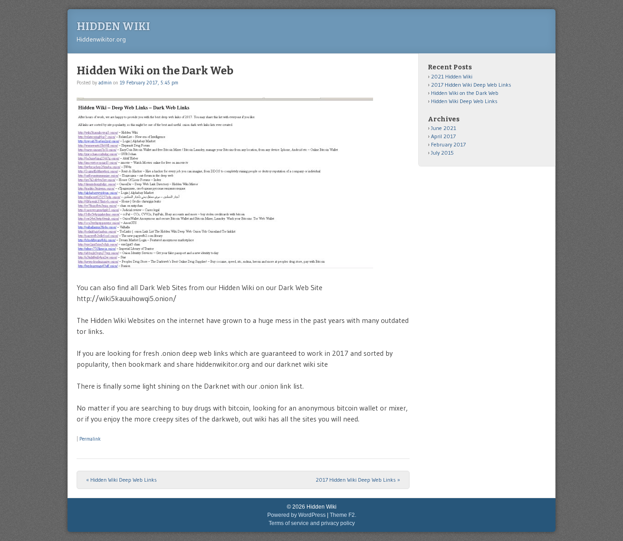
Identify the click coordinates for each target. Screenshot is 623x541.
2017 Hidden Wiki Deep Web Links (358, 479)
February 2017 (448, 144)
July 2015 (442, 152)
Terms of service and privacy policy (312, 523)
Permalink (90, 439)
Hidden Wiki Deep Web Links (121, 479)
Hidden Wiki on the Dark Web (464, 92)
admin (105, 82)
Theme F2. (343, 515)
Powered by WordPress (296, 515)
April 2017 (443, 136)
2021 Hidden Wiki (451, 76)
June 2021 (443, 128)
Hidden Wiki (113, 26)
